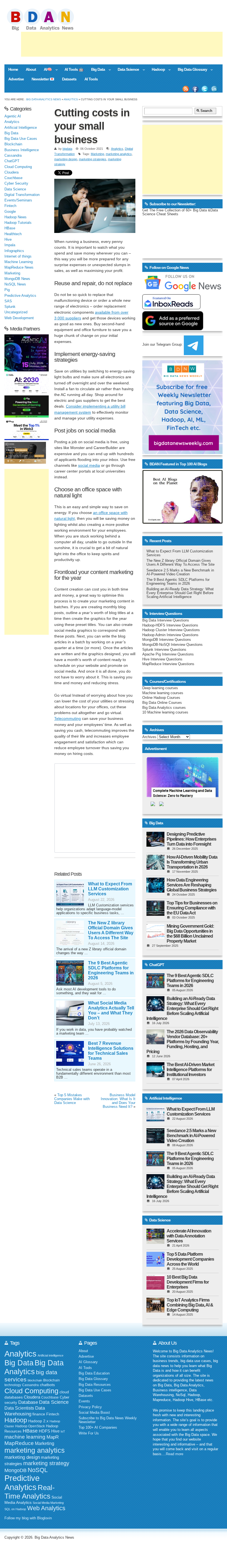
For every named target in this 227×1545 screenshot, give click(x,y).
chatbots (47, 1385)
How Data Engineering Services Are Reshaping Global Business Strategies (191, 885)
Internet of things (18, 256)
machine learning (24, 1437)
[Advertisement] (122, 44)
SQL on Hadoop (15, 1509)
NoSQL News (15, 284)
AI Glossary (88, 1362)
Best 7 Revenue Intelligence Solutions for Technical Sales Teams (110, 1051)
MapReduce (19, 1443)
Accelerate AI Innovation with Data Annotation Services (189, 1236)
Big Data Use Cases (20, 139)
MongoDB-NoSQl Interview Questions (172, 645)
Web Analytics (46, 1508)
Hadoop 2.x (38, 1421)
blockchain (35, 1380)
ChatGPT (11, 161)
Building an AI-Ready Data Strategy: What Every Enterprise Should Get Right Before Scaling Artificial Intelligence (180, 593)
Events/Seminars (18, 200)
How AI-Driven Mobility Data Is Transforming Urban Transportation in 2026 (192, 862)
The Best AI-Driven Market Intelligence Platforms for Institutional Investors (190, 1069)
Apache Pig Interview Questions (168, 654)
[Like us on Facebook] (195, 89)
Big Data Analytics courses (164, 708)
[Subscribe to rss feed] (185, 89)
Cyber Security (16, 183)
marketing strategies (92, 159)
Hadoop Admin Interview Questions (170, 635)
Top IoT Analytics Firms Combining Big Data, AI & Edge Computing (190, 1305)
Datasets (69, 79)
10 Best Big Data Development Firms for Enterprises (188, 1282)
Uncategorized (15, 312)
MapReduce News (18, 267)
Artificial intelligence (50, 1355)
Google (10, 212)
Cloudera (11, 172)
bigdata (67, 148)
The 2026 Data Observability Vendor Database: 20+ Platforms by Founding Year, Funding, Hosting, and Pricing (182, 1041)
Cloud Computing (18, 167)
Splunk (10, 307)
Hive (8, 240)
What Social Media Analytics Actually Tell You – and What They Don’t (111, 1010)
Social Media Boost (94, 1413)
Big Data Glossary (190, 70)
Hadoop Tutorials (18, 223)
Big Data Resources (95, 1385)
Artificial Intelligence (20, 128)
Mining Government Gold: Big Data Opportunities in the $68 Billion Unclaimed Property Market (190, 933)
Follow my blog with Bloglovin (28, 1518)
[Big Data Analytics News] (46, 30)
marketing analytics (119, 154)
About (31, 69)
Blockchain (13, 144)
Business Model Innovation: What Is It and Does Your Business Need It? (118, 1101)
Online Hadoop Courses (161, 698)
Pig (7, 290)
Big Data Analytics (34, 1367)
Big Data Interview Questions (165, 620)
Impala (9, 245)
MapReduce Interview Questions (168, 664)
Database (28, 1402)
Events (84, 1401)
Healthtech (13, 234)
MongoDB (15, 1470)
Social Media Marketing (48, 1502)
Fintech (10, 206)
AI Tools (91, 79)
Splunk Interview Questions (164, 650)
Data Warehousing (24, 1411)
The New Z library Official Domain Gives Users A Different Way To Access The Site (110, 930)
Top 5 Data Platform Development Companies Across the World (190, 1259)
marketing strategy (46, 1463)
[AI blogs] (182, 524)
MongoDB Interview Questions (166, 640)
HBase (9, 228)
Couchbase (13, 178)
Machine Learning (18, 262)
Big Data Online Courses (162, 703)
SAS (8, 301)
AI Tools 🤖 (74, 69)
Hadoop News (15, 217)
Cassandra (13, 156)
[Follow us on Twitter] (205, 89)
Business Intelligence (21, 150)
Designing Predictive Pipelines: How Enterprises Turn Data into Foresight (191, 839)
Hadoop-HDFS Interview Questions (170, 625)
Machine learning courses (162, 693)
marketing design (65, 159)
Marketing (97, 154)
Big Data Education (94, 1373)
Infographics (14, 251)
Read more (174, 1454)
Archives (149, 737)
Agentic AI (12, 116)
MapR (53, 1437)
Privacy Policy (90, 1407)
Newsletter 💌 (43, 79)
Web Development (19, 318)
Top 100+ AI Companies (98, 1427)
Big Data (96, 70)
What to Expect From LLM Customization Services (110, 889)
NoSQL (38, 1470)
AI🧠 (46, 70)
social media (89, 465)
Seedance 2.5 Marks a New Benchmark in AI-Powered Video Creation (180, 572)
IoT (63, 1431)
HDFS (44, 1431)
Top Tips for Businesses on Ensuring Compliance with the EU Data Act (192, 908)
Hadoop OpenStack (30, 1426)
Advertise (16, 79)
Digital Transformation (22, 195)
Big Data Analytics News (43, 99)
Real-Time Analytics (29, 1491)
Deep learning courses (160, 688)
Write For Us (89, 1433)
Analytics (71, 99)
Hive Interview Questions (162, 659)
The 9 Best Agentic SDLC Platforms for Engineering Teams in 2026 (111, 970)
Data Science (126, 70)
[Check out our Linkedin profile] (214, 89)
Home (13, 69)
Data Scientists (19, 1408)
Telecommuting (67, 718)
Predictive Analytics (20, 296)
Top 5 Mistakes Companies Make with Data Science (72, 1099)
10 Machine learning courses (165, 712)
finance (38, 1414)
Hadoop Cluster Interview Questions (171, 630)
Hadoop (156, 70)
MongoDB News (17, 279)
